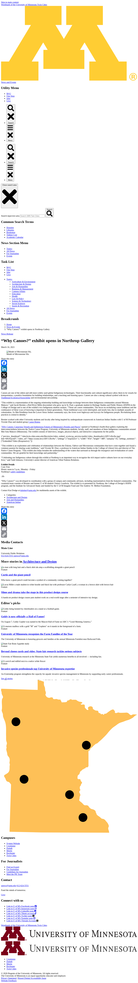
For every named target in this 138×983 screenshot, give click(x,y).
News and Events (8, 82)
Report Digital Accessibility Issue (32, 978)
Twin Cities (11, 855)
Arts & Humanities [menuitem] (20, 286)
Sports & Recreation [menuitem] (20, 306)
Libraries (10, 230)
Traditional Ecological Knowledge (15, 398)
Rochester (10, 853)
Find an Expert (12, 867)
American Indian (13, 502)
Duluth (9, 848)
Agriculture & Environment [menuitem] (23, 282)
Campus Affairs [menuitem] (18, 291)
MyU (8, 93)
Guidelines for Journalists (17, 872)
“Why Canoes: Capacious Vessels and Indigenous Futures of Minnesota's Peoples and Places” (41, 427)
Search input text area (10, 216)
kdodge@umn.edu (28, 490)
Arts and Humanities (15, 500)
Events (9, 256)
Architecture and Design (16, 497)
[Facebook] (69, 363)
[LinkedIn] (69, 369)
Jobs (8, 98)
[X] (69, 375)
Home (9, 324)
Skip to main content (10, 2)
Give (8, 101)
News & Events (13, 327)
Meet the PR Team (14, 874)
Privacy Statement (8, 978)
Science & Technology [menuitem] (21, 301)
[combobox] (32, 216)
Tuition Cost (11, 235)
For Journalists (12, 253)
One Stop (10, 96)
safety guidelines (18, 472)
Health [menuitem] (15, 296)
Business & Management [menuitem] (22, 289)
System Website (13, 843)
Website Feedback (9, 980)
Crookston (10, 846)
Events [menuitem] (9, 313)
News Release (7, 334)
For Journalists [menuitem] (12, 311)
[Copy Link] (69, 387)
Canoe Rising (34, 422)
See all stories (7, 678)
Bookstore (10, 232)
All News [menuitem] (10, 308)
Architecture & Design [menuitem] (21, 284)
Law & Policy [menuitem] (18, 299)
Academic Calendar (14, 237)
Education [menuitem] (16, 294)
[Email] (69, 381)
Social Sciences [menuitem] (18, 303)
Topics (9, 249)
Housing (10, 227)
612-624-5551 (7, 556)
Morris (9, 851)
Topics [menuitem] (9, 279)
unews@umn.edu (21, 556)
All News (10, 251)
